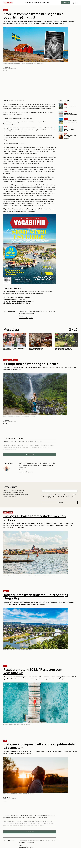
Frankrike (6, 591)
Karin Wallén (7, 420)
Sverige (10, 360)
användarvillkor (46, 497)
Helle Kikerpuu (7, 67)
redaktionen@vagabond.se (26, 318)
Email (43, 490)
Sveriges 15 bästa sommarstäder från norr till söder (70, 115)
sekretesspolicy (71, 496)
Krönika (5, 10)
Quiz (48, 2)
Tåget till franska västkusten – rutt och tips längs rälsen (70, 121)
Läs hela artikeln (30, 454)
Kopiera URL (5, 70)
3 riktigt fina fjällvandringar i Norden (70, 106)
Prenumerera (66, 2)
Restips (31, 2)
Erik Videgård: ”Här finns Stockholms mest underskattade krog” (13, 349)
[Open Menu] (77, 2)
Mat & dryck (43, 2)
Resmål (26, 2)
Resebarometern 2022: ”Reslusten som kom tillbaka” (69, 129)
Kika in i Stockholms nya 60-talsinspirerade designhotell (36, 349)
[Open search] (73, 3)
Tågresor (36, 2)
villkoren (56, 494)
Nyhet (5, 665)
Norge (5, 360)
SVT (16, 829)
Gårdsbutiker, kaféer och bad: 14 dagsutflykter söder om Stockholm (63, 349)
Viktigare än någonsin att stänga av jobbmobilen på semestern (70, 137)
